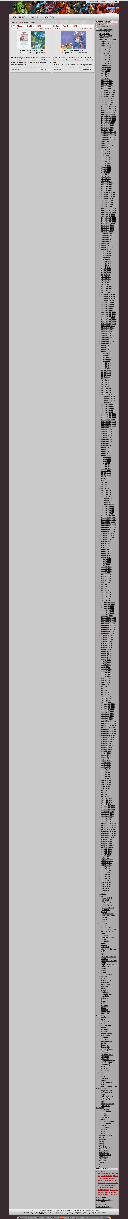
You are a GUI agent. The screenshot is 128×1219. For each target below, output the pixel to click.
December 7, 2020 (108, 624)
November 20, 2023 (108, 322)
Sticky (101, 1163)
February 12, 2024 (108, 298)
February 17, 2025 (108, 194)
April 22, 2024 (106, 279)
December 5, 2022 (108, 420)
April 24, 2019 (106, 790)
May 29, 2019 (106, 780)
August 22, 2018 (107, 859)
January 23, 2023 (107, 406)
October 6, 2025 (107, 130)
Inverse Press (106, 1051)
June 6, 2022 (106, 471)
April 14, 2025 (106, 179)
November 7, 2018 (108, 837)
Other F (104, 1131)
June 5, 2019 (106, 778)
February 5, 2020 (107, 710)
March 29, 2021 (107, 592)
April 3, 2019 (105, 796)
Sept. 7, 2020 (106, 649)
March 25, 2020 (107, 696)
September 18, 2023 (108, 339)
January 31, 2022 (107, 506)
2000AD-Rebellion (108, 937)
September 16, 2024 (108, 238)
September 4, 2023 (108, 343)
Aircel (103, 953)
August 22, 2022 (107, 449)
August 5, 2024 (106, 249)
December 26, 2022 (108, 414)
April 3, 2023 (105, 386)
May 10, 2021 (106, 581)
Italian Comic (104, 1151)
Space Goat (105, 1100)
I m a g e (104, 923)
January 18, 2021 (107, 612)
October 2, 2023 (107, 336)
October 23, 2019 (107, 739)
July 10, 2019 (106, 769)
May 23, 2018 (106, 884)
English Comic (104, 894)
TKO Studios (106, 1112)
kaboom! (105, 992)
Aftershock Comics (108, 949)
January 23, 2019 (107, 816)
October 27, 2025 (107, 124)
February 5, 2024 (107, 300)
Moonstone (105, 1070)
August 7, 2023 (106, 351)
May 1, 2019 (105, 788)
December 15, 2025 (108, 110)
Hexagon (104, 1045)
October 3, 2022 (107, 437)
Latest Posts (104, 27)
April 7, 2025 (105, 181)
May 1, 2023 (105, 379)
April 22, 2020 (106, 688)
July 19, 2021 (106, 561)
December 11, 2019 (108, 726)
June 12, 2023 (106, 367)
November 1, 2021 (108, 532)
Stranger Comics (107, 1104)
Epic (104, 922)
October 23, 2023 (107, 330)
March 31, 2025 (107, 183)
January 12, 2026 (107, 102)
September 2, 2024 (108, 241)
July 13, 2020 (106, 665)
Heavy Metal (105, 1035)
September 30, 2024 (108, 234)
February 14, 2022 (108, 502)
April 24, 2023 (106, 381)
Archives (102, 1161)
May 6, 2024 (105, 275)
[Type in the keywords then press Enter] (102, 13)
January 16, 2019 (107, 818)
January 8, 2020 (107, 718)
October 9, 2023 (107, 334)
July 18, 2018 (106, 869)
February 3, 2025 (107, 198)
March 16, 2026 (107, 85)
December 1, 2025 (108, 114)
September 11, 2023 (108, 341)
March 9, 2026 (106, 87)
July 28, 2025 (106, 149)
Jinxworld (106, 904)
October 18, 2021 (107, 535)
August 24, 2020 (107, 653)
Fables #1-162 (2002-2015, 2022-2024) (110, 1180)
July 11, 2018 (106, 871)
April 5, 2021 (105, 590)
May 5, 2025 (105, 173)
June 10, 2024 (106, 265)
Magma (105, 1037)
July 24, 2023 (106, 355)
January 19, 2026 (107, 100)
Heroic (103, 1043)
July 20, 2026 (106, 49)
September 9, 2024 (108, 239)
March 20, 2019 (107, 800)
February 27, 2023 (108, 396)
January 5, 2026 (107, 104)
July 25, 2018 (106, 867)
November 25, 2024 (108, 218)
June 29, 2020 (106, 669)
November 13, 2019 (108, 733)
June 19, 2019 (106, 775)
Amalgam (104, 959)
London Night (106, 1065)
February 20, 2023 (108, 398)
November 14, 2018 (108, 835)
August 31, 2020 (107, 651)
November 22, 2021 (108, 526)
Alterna (103, 955)
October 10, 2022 (107, 435)
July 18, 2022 (106, 459)
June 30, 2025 (106, 157)
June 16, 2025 (106, 161)
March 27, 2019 (107, 798)
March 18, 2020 (107, 698)
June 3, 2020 (106, 677)
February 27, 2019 (108, 806)
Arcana (103, 969)
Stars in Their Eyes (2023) (66, 26)
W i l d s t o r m (108, 908)
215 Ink (103, 939)
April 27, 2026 (106, 73)
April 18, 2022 (106, 484)
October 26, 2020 (107, 635)
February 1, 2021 (107, 608)
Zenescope (105, 1127)
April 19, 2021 (106, 586)
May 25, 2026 (106, 65)
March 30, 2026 (107, 81)
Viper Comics (106, 1125)
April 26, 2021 (106, 584)
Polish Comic (104, 1153)
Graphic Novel (43, 28)
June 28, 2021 (106, 567)
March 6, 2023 (106, 394)
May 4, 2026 (105, 71)
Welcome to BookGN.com (38, 7)
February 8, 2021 (107, 606)
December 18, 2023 (108, 314)
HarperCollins (106, 1033)
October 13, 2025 (107, 128)
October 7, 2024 (107, 232)
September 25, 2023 (108, 337)
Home (101, 24)
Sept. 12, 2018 (106, 853)
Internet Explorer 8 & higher (62, 1212)
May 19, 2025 (106, 169)
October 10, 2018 (107, 845)
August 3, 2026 (106, 45)
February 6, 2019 (107, 812)
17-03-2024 (14, 28)
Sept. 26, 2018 (106, 849)
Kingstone (105, 1057)
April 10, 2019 (106, 794)
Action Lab (105, 947)
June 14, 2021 (106, 571)
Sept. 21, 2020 (106, 645)
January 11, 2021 (107, 614)
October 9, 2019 (107, 743)
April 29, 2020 (106, 686)
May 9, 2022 (105, 479)
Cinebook (104, 1010)
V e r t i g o (106, 902)
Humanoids (105, 1047)
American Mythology (109, 961)
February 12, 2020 (108, 708)
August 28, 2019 (107, 755)
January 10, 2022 (107, 512)
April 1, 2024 (105, 285)
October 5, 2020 (107, 641)
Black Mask (105, 984)
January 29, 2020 (107, 712)
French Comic (104, 1147)
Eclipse (103, 1023)
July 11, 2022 (106, 461)
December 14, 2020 (108, 622)
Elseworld (106, 910)
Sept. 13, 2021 (106, 545)
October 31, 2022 (107, 430)
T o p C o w (106, 927)
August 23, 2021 (107, 551)
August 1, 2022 (106, 455)
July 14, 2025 (106, 153)
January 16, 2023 (107, 408)
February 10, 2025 (108, 196)
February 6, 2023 (107, 402)
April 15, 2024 (106, 281)
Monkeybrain (106, 1068)
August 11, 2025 (107, 145)
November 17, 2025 (108, 118)
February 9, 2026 (107, 94)
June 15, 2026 (106, 59)
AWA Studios (106, 980)
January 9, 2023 (107, 410)
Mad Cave (49, 28)
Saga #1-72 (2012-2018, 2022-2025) (109, 1176)
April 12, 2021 (106, 588)
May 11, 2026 (106, 69)
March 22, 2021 (107, 594)
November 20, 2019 (108, 731)
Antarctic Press (107, 967)
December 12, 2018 (108, 827)
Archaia (105, 996)
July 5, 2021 (105, 565)
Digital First (107, 906)
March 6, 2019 (106, 804)
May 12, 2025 (106, 171)
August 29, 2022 (107, 447)
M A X (104, 920)
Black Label (107, 898)
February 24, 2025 (108, 192)
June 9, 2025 (106, 163)
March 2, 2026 (106, 89)
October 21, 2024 (107, 228)
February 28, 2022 (108, 498)
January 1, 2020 (107, 720)
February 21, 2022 (108, 500)
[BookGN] (111, 8)
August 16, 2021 (107, 553)
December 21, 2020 (108, 620)
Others (92, 28)
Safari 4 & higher (89, 1212)
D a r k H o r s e (107, 931)
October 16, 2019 (107, 741)
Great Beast (105, 1031)
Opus (103, 1076)
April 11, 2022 (106, 486)
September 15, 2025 (108, 136)
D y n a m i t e (106, 1019)
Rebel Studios (106, 1082)
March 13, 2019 (107, 802)
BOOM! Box (107, 994)
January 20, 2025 (107, 202)
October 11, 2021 (107, 537)
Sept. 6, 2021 (106, 547)
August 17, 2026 (107, 42)
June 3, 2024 (106, 267)
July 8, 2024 (105, 257)
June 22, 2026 (106, 57)
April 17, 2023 (106, 383)
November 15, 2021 (108, 528)
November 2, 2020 (108, 633)
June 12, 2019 (106, 776)
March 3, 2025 (106, 191)
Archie (103, 971)
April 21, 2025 (106, 177)
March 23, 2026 (107, 83)
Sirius (103, 1094)
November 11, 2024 (108, 222)
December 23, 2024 (108, 210)
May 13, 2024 (106, 273)
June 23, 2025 (106, 159)
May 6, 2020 (105, 684)
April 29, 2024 (106, 277)
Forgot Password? (104, 1)
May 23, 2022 (106, 475)
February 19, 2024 (108, 296)
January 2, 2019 (107, 822)
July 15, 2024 (106, 255)
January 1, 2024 (107, 310)
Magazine (102, 1139)
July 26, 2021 (106, 559)
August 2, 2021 (106, 557)
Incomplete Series (106, 1135)
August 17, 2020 (107, 655)
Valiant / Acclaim (107, 1121)
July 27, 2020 (106, 661)
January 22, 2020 (107, 714)
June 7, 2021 (106, 573)
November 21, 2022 (108, 424)
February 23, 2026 (108, 91)
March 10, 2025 (107, 189)
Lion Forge (105, 1059)
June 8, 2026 (106, 61)
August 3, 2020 (106, 659)
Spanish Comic (105, 1155)
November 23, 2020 (108, 628)
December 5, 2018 (108, 829)
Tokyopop (105, 1114)
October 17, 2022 (107, 434)
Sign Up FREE (93, 1)
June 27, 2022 (106, 465)
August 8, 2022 (106, 453)
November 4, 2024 (108, 224)
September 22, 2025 (108, 134)
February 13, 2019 (108, 810)
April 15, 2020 (106, 690)
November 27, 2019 (108, 729)
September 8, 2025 (108, 138)
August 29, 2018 (107, 857)
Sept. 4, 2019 (106, 753)
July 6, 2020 (105, 667)
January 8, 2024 (107, 308)
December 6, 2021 (108, 522)
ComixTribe (105, 1012)
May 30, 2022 (106, 473)
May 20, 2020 (106, 680)
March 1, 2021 (106, 600)
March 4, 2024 (106, 292)
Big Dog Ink (107, 974)
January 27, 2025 (107, 200)
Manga (101, 1141)
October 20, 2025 (107, 126)
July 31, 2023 (106, 353)
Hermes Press (106, 1041)
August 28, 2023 (107, 345)
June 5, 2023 (106, 369)
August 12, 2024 (107, 247)
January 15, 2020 (107, 716)
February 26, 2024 (108, 294)
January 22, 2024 (107, 304)
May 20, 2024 (106, 271)
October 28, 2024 (107, 226)
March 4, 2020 (106, 702)
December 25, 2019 (108, 722)
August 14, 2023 (107, 349)
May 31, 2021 (106, 575)
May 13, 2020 (106, 682)
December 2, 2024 (108, 216)
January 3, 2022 (107, 514)
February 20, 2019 (108, 808)
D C (102, 896)
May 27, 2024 (106, 269)
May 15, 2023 (106, 375)
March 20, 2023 (107, 390)
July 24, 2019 (106, 765)
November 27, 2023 (108, 320)
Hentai (101, 1145)
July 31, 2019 (106, 763)
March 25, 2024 (107, 287)
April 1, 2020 (105, 694)
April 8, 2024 (105, 283)
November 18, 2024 (108, 220)
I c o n (104, 918)
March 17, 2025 (107, 187)
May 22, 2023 (106, 373)
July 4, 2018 (105, 873)
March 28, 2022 (107, 490)
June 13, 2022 (106, 469)
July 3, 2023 (105, 361)
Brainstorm (105, 998)
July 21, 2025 (106, 151)
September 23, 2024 (108, 236)
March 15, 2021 (107, 596)
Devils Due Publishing (102, 1015)
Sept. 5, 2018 (106, 855)
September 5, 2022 (108, 445)
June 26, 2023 (106, 363)
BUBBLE (104, 1002)
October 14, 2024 (107, 230)
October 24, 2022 (107, 432)
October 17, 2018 (107, 843)
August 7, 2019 (106, 761)
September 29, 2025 (108, 132)
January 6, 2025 (107, 206)
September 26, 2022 (108, 439)
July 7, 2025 (105, 155)
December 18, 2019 (108, 724)
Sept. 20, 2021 (106, 543)
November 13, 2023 (108, 324)
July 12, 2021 (106, 563)
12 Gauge (104, 935)
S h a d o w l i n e (109, 929)
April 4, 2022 (105, 488)
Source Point (106, 1098)
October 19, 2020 (107, 637)
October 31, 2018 (107, 839)
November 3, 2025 (108, 122)
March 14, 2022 (107, 494)
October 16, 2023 (107, 332)
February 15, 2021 (108, 604)
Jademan (104, 1053)
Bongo (103, 988)
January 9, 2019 (107, 820)
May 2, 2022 (105, 481)
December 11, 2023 (108, 316)
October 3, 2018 (107, 847)
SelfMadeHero (106, 1092)
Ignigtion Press (107, 1049)
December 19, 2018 (108, 825)
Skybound (106, 925)
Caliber (103, 1004)
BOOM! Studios (107, 990)
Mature (101, 1143)
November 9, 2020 (108, 631)
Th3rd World (105, 1110)
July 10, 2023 (106, 359)
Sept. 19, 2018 (106, 851)
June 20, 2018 (106, 876)
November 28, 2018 (108, 831)
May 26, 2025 (106, 167)
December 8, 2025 (108, 112)
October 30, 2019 (107, 737)
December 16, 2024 (108, 212)
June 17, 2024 (106, 263)
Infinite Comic (108, 914)
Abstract (104, 945)
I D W (103, 933)
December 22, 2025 (108, 108)
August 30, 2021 (107, 549)
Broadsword (105, 1000)
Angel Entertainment (109, 965)
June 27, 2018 (106, 874)
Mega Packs (103, 1157)
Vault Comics (106, 1123)
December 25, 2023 (108, 312)
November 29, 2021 (108, 524)
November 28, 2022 (108, 422)
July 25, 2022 (106, 457)
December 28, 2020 (108, 618)
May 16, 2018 (106, 886)
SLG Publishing (107, 1096)
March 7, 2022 (106, 496)
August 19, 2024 (107, 245)
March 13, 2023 (107, 392)
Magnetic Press (108, 1061)
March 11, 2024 (106, 290)
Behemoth (105, 982)
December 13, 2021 (108, 520)
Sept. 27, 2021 (106, 541)
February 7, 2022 (107, 504)
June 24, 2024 (106, 261)
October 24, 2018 (107, 841)
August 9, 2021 (106, 555)
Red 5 (103, 1084)
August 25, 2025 (107, 142)
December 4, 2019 (108, 727)
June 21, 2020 (106, 671)
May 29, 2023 (106, 371)
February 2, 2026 (107, 96)
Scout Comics (106, 1090)
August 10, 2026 (107, 44)
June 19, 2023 (106, 365)
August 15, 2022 (107, 451)
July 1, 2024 (105, 259)
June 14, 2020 (106, 673)
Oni (102, 1072)
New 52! (105, 900)
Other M (104, 912)
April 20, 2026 (106, 75)
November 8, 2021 (108, 530)
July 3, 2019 (105, 771)
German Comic (105, 1149)
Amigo (103, 963)
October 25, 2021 (107, 533)
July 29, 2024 (106, 251)
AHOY (103, 951)
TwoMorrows (106, 1117)
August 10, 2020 (107, 657)
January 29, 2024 (107, 302)
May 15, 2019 (106, 784)
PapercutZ (105, 1078)
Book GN (15, 22)
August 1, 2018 (106, 865)
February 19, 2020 (108, 706)
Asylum (104, 976)
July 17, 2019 (106, 767)
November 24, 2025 (108, 116)
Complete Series (105, 36)
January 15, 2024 (107, 306)
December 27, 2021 (108, 516)
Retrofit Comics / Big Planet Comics (106, 1087)
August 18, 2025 (107, 143)
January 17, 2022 (107, 510)
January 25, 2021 (107, 610)
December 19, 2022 (108, 416)
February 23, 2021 (108, 602)
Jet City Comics (107, 1055)
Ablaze (103, 943)
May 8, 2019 (105, 786)
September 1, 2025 (108, 140)
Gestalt (103, 1027)
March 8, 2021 (106, 598)
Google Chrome (102, 1212)
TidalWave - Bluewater (103, 1107)
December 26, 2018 (108, 824)
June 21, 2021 (106, 569)
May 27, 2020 (106, 678)
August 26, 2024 (107, 243)
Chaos (103, 1008)
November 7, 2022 (108, 428)
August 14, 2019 (107, 759)
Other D (104, 1129)
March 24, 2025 (107, 185)
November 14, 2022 (108, 426)
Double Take (105, 1018)
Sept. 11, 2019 (106, 751)
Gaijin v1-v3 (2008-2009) (105, 1187)
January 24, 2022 (107, 508)
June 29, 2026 (106, 55)
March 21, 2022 (107, 492)
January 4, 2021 (107, 616)
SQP (102, 1102)
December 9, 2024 (108, 214)
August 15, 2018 (107, 861)
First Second (106, 1025)
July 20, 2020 (106, 663)
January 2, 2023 (107, 412)
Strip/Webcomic (105, 1137)
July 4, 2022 (105, 463)
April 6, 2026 (105, 79)
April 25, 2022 (106, 483)
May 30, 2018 (106, 882)
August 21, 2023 (107, 347)
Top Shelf (104, 1116)
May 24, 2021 (106, 577)
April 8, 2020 (105, 692)
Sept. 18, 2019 (106, 749)
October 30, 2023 (107, 328)
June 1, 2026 (106, 63)
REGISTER (61, 1218)
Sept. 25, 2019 (106, 747)
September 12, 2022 (108, 443)
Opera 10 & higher (77, 1212)
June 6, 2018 (106, 880)
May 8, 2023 (105, 377)
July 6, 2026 (105, 53)
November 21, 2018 (108, 833)
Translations (104, 38)
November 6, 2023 (108, 326)
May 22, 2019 (106, 782)
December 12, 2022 (108, 418)
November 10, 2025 (108, 120)
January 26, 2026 (107, 98)
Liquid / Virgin (106, 1063)
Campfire (104, 1006)
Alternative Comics (108, 957)
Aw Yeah (105, 1021)
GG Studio (105, 1029)
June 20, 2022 (106, 467)
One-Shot (102, 1159)
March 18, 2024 (107, 288)
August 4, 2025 (106, 147)
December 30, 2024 (108, 208)
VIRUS (105, 1039)
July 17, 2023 (106, 357)
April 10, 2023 (106, 385)
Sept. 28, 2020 (106, 643)
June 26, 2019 (106, 773)
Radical (104, 1080)
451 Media (105, 941)
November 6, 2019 (108, 735)
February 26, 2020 (108, 704)
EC (103, 1074)
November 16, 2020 (108, 629)
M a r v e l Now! (108, 916)
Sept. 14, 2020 (106, 647)
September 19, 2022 (108, 441)
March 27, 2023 (107, 388)
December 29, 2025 (108, 106)
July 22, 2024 (106, 253)
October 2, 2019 (107, 745)
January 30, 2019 (107, 814)
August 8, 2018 (106, 863)
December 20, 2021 (108, 518)
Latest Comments (106, 29)
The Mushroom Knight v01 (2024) (27, 26)
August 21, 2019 (107, 757)
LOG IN (114, 1)
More (103, 892)
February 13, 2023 (108, 400)
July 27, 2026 (106, 47)
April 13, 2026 (106, 77)
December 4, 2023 (108, 318)
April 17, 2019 (106, 792)
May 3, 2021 (105, 582)
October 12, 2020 (107, 639)
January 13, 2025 (107, 204)
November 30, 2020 (108, 626)
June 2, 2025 (106, 165)
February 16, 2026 (108, 93)
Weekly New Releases (107, 40)
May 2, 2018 (105, 890)
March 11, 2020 (106, 700)
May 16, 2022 (106, 477)
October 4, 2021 (107, 539)
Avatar (103, 978)
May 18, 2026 (106, 67)
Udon (103, 1119)
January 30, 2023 (107, 404)
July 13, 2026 (106, 51)
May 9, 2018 (105, 888)
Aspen (103, 972)
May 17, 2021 (106, 579)
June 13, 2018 (106, 878)
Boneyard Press (107, 986)
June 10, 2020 (106, 675)
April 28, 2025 (106, 175)
